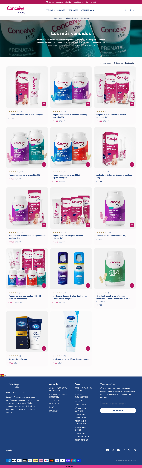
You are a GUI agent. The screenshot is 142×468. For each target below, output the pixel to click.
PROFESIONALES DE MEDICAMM (58, 395)
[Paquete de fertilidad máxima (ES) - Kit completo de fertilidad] (27, 268)
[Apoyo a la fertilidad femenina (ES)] (115, 208)
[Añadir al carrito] (44, 104)
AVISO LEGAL (80, 404)
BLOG (51, 407)
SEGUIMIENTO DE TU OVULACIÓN (58, 389)
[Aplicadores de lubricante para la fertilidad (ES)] (115, 147)
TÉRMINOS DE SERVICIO (81, 409)
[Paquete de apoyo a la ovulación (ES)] (27, 147)
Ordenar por (119, 63)
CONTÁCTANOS (81, 440)
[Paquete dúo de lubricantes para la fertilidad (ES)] (115, 87)
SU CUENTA (80, 401)
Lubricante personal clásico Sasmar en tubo (70, 359)
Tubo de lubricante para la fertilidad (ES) (26, 114)
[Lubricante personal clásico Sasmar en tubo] (71, 331)
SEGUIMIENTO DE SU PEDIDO (83, 389)
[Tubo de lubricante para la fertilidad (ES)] (27, 87)
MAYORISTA (54, 411)
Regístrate (118, 410)
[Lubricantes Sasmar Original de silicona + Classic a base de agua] (71, 268)
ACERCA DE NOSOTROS (54, 402)
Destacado (129, 63)
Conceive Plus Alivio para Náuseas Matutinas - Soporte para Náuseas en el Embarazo (113, 298)
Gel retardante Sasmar (18, 359)
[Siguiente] (101, 2)
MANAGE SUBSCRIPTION (81, 395)
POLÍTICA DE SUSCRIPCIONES (82, 435)
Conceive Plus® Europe (127, 460)
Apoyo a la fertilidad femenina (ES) (111, 235)
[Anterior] (41, 2)
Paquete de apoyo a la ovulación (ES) (24, 175)
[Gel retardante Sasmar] (27, 331)
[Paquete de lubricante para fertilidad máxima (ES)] (71, 208)
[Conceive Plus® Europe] (16, 10)
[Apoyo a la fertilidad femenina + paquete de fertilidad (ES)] (27, 208)
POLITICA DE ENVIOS (80, 428)
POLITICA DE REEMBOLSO (80, 416)
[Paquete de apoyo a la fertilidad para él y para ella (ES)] (71, 87)
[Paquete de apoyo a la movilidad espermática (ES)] (71, 147)
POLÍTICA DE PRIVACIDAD (80, 422)
